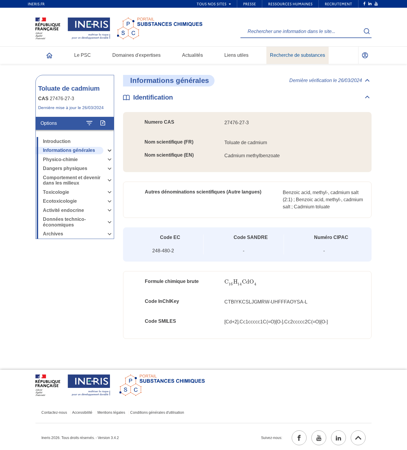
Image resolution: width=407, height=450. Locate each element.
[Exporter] (102, 123)
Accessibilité (82, 412)
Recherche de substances (297, 55)
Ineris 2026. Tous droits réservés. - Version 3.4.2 (80, 438)
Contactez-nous (54, 412)
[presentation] (240, 281)
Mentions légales (111, 412)
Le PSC (82, 55)
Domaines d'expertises (136, 55)
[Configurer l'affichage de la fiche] (89, 123)
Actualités (192, 55)
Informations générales (69, 150)
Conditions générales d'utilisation (157, 412)
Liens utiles (236, 55)
